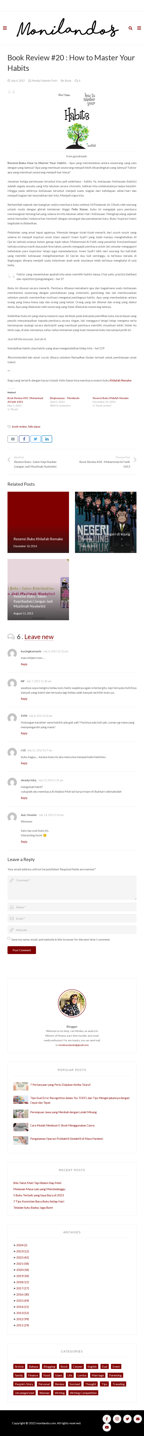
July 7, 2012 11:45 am (38, 681)
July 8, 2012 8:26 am (40, 715)
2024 (21, 1245)
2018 (22, 1282)
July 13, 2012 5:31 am (50, 780)
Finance (33, 1375)
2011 (22, 1325)
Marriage (98, 1375)
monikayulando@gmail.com (73, 1045)
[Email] (138, 1419)
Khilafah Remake (120, 380)
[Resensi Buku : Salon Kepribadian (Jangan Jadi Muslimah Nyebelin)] (38, 589)
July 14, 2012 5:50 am (51, 815)
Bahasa (33, 1366)
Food (46, 1375)
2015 (22, 1300)
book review (19, 426)
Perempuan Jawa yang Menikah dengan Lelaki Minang (63, 1112)
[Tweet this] (35, 439)
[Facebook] (107, 1419)
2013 (22, 1313)
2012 (22, 1319)
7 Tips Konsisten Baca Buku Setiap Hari (38, 1201)
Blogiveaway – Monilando (65, 398)
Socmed (75, 1384)
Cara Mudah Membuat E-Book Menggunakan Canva (62, 1125)
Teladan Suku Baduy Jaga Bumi (33, 1207)
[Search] (130, 28)
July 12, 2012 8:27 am (39, 750)
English (92, 1366)
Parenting (115, 1375)
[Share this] (24, 439)
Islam (58, 1375)
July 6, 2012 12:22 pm (55, 651)
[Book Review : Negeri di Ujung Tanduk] (105, 522)
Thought (90, 1384)
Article (19, 1366)
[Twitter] (127, 1419)
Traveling (118, 1384)
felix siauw (34, 426)
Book (68, 80)
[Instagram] (117, 1419)
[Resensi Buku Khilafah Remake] (38, 522)
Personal (44, 1384)
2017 (22, 1288)
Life (69, 1375)
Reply (24, 664)
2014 (22, 1306)
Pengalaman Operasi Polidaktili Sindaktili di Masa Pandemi (66, 1138)
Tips (104, 1384)
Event (116, 1366)
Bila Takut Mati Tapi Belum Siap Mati (37, 1183)
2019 (22, 1276)
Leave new (39, 636)
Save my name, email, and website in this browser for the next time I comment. (60, 939)
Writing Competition (83, 1393)
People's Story (24, 1384)
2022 (22, 1257)
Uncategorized (24, 1393)
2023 (22, 1251)
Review (59, 1384)
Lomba (81, 1375)
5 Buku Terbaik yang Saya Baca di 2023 (38, 1195)
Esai (104, 1366)
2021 (22, 1263)
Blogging (49, 1366)
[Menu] (5, 28)
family (19, 1375)
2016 (22, 1294)
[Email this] (13, 439)
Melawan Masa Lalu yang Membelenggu (39, 1189)
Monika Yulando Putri (44, 80)
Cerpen (77, 1366)
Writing (60, 1393)
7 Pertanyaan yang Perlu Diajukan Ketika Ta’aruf (60, 1084)
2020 (22, 1269)
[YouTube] (107, 1427)
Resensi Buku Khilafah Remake (111, 398)
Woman (44, 1393)
